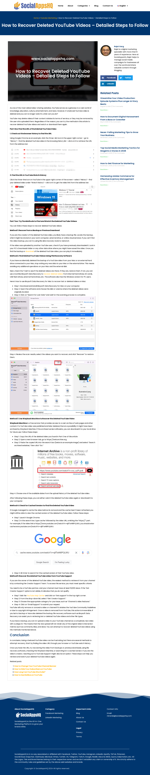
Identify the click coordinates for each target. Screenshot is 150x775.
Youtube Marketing (48, 18)
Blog (96, 6)
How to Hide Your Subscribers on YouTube (33, 669)
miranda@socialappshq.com (119, 716)
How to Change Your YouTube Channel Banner (35, 666)
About (70, 6)
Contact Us (108, 6)
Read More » (104, 110)
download (30, 251)
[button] (108, 77)
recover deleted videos (53, 274)
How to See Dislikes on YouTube (28, 675)
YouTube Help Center (36, 595)
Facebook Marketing (54, 713)
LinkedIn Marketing (53, 717)
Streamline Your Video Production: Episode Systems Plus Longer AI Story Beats (119, 101)
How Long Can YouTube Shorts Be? (29, 672)
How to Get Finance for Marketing (117, 163)
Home (60, 6)
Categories (83, 6)
